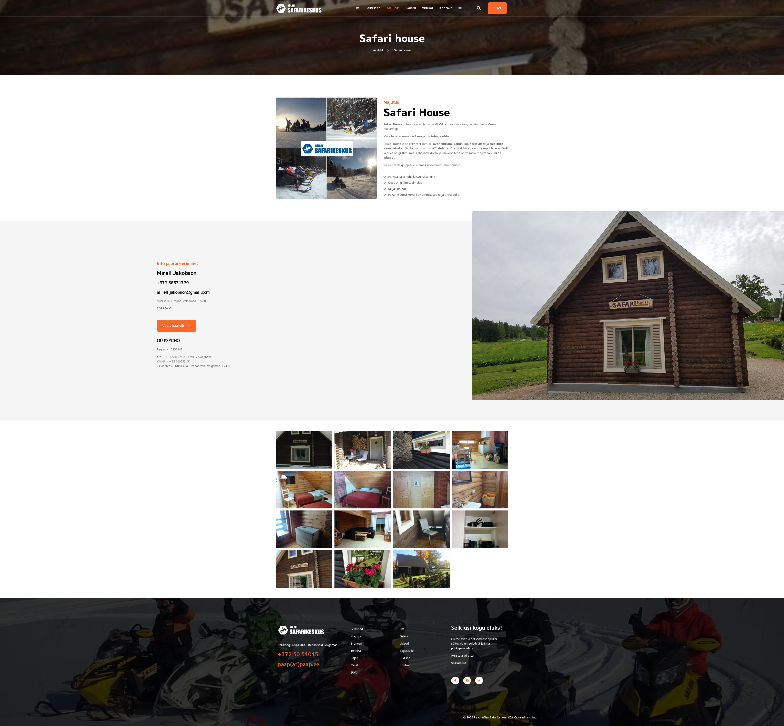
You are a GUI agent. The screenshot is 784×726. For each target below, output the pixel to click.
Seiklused (373, 8)
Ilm (356, 8)
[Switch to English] (460, 8)
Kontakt (445, 8)
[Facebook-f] (455, 680)
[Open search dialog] (479, 7)
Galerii (411, 8)
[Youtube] (467, 680)
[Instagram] (479, 680)
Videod (427, 8)
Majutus (393, 8)
